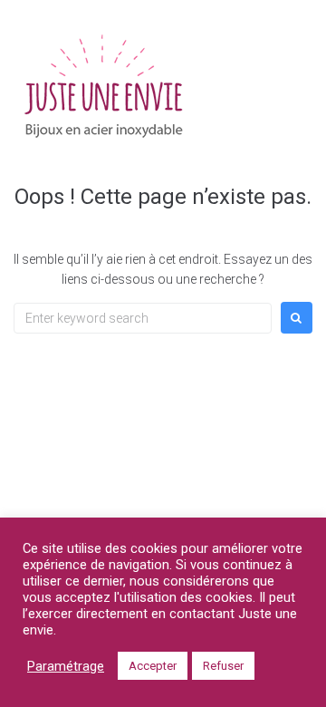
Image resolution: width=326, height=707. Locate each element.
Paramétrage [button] (65, 666)
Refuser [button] (223, 666)
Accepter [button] (153, 666)
